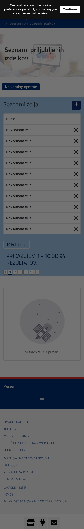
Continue (70, 9)
